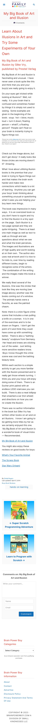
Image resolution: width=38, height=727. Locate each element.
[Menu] (4, 4)
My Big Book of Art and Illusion (17, 441)
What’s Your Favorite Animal (16, 455)
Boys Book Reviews (8, 483)
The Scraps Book (10, 460)
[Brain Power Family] (19, 4)
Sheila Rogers (8, 478)
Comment (26, 614)
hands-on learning (19, 487)
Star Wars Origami (11, 465)
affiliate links (15, 139)
